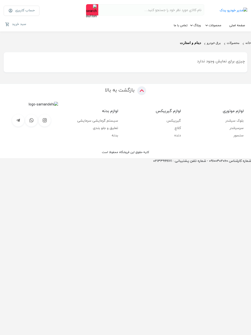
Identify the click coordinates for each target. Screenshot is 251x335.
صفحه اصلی (237, 25)
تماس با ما (181, 25)
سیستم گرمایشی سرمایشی (97, 120)
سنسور (239, 135)
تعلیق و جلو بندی (105, 128)
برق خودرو (214, 43)
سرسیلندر (237, 128)
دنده (177, 135)
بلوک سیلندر (235, 120)
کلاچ (178, 128)
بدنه (115, 135)
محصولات (215, 25)
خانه (248, 43)
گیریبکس (173, 120)
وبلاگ (197, 25)
